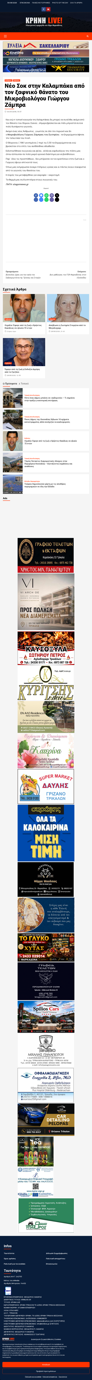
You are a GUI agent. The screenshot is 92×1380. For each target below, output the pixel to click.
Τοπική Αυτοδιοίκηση (32, 395)
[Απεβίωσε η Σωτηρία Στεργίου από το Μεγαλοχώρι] (68, 308)
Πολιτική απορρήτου (50, 1377)
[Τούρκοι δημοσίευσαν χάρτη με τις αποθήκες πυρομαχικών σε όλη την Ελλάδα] (13, 484)
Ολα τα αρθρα (76, 3)
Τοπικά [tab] (24, 383)
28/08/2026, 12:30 (14, 375)
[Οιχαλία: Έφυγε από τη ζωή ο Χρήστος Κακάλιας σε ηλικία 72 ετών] (24, 308)
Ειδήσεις (8, 80)
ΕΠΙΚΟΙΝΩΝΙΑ (25, 3)
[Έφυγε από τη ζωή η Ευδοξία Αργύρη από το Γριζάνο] (24, 352)
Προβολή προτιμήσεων (46, 1371)
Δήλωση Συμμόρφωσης (56, 1253)
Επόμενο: (68, 274)
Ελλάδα (27, 481)
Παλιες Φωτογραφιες (41, 3)
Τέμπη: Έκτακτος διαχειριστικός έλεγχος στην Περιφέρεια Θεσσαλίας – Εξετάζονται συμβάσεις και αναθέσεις (48, 464)
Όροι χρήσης (10, 1258)
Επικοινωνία (51, 1264)
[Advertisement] (46, 239)
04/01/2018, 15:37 (14, 111)
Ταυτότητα (62, 1377)
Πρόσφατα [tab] (11, 383)
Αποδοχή (46, 1364)
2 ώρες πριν (11, 331)
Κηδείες (16, 80)
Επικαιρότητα (35, 481)
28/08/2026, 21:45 (58, 331)
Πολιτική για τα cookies (33, 1377)
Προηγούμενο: (23, 274)
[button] (5, 36)
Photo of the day (60, 3)
